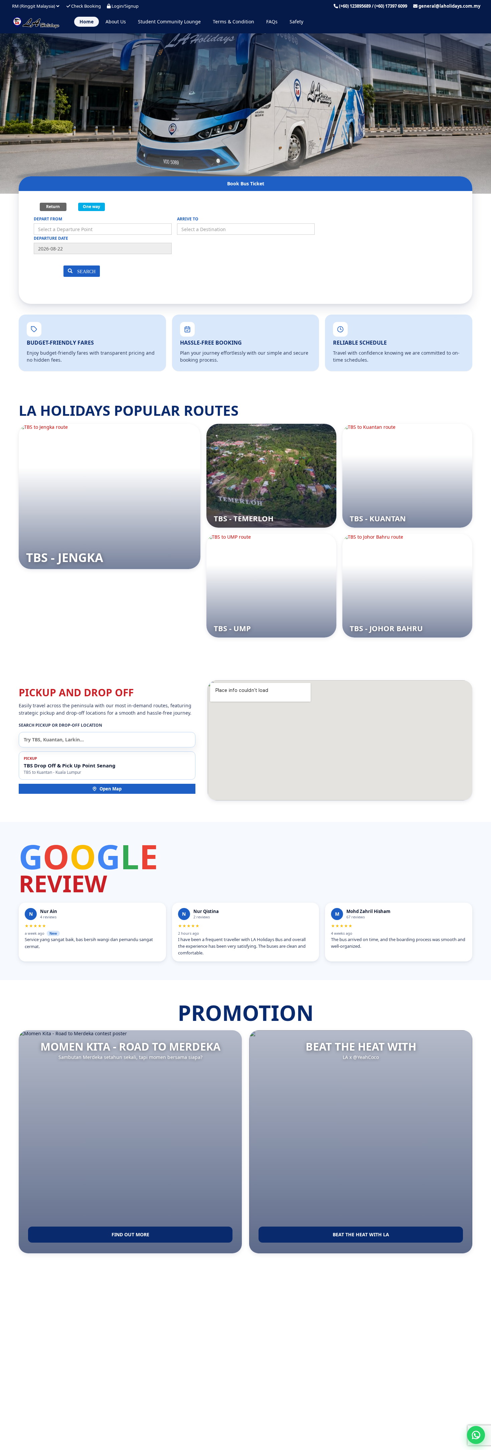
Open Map (111, 789)
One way (91, 206)
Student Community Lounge (169, 21)
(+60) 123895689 (355, 6)
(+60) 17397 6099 (390, 6)
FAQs (272, 21)
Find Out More (130, 1234)
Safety (296, 21)
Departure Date (51, 238)
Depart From (48, 219)
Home (86, 21)
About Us (116, 21)
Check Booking (85, 6)
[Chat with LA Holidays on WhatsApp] (476, 1435)
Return (53, 206)
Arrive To (187, 219)
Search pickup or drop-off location (60, 725)
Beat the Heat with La (361, 1234)
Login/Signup (125, 6)
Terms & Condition (233, 21)
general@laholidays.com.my (449, 6)
